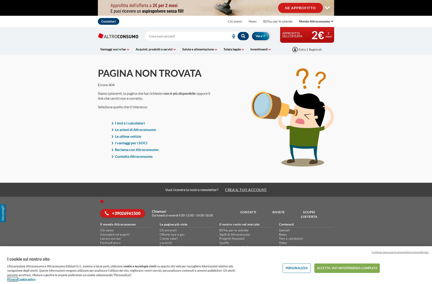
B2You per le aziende (277, 21)
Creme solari (169, 238)
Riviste (278, 212)
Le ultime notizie (128, 136)
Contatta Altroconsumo (134, 156)
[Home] (102, 201)
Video (283, 243)
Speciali (284, 230)
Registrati (315, 49)
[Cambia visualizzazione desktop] (327, 7)
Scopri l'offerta (309, 214)
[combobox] (197, 36)
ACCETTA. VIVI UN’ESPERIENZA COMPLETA (347, 268)
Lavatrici (166, 243)
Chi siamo (235, 21)
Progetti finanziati (232, 238)
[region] (216, 265)
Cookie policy (27, 279)
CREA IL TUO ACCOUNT (246, 189)
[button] (3, 213)
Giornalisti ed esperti (114, 234)
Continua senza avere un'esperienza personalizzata (400, 252)
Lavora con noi (110, 238)
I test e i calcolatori (130, 123)
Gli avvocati (168, 230)
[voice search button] (231, 36)
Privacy (12, 279)
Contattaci (108, 21)
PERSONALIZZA (297, 268)
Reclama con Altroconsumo (136, 149)
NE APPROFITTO (300, 8)
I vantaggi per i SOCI (131, 143)
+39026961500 (126, 213)
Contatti (248, 212)
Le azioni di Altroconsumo (135, 129)
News (252, 21)
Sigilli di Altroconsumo (234, 234)
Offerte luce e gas (172, 234)
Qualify (224, 243)
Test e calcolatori (291, 238)
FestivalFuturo (110, 243)
